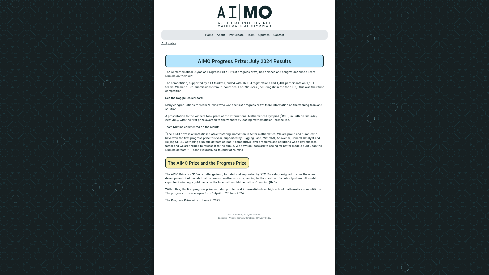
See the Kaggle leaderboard (184, 98)
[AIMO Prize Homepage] (244, 26)
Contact (278, 35)
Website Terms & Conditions (242, 218)
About (221, 35)
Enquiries (222, 218)
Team (250, 35)
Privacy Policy (264, 218)
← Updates (168, 43)
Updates (264, 35)
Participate (236, 35)
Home (209, 35)
